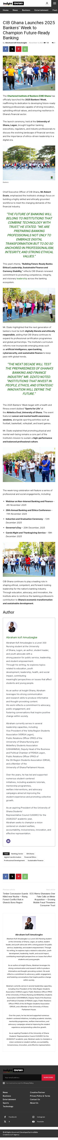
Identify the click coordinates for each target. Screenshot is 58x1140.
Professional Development (14, 860)
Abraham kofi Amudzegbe (16, 43)
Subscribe (48, 1077)
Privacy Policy (28, 1083)
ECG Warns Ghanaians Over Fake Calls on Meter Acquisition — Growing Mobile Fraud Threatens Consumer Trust (42, 899)
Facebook (13, 1117)
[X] (12, 49)
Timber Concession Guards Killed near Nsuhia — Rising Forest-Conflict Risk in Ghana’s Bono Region (15, 898)
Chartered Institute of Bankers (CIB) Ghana (29, 96)
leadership (22, 278)
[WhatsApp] (25, 49)
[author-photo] (29, 924)
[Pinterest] (18, 49)
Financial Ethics (30, 857)
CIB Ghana (30, 854)
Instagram (41, 1117)
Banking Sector (17, 854)
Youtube (40, 1121)
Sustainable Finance (35, 860)
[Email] (8, 841)
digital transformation (12, 857)
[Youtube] (33, 1121)
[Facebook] (5, 49)
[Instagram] (33, 1117)
